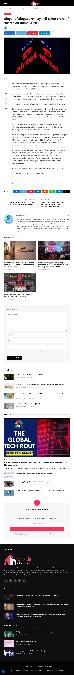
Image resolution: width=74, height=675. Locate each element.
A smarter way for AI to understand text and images (34, 473)
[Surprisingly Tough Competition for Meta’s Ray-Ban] (9, 484)
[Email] (6, 108)
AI (4, 459)
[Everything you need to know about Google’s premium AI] (9, 653)
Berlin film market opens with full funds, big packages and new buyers (19, 295)
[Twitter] (6, 89)
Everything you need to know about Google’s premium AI (35, 651)
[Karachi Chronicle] (37, 3)
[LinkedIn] (6, 94)
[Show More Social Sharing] (52, 33)
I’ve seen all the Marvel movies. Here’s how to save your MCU (37, 595)
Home (15, 9)
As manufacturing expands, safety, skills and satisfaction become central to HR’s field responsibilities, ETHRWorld (53, 265)
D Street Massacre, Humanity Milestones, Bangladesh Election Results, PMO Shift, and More (36, 463)
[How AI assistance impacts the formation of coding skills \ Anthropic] (9, 493)
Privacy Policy (48, 534)
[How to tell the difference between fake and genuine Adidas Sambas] (9, 386)
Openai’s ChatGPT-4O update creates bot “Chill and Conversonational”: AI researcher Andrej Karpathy (53, 204)
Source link (15, 183)
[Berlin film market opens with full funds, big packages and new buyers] (20, 282)
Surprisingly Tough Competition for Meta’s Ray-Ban (33, 482)
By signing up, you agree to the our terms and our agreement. (38, 534)
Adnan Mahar (14, 27)
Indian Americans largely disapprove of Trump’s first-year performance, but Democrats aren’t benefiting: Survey (42, 615)
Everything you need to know (26, 641)
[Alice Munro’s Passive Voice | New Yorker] (9, 406)
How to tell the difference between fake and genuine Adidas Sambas (40, 384)
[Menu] (5, 3)
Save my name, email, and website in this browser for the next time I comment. (33, 352)
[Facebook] (6, 84)
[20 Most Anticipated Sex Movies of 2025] (9, 377)
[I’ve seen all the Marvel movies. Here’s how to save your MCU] (9, 597)
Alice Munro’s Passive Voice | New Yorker (30, 404)
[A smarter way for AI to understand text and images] (9, 475)
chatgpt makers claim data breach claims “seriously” (34, 632)
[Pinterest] (6, 98)
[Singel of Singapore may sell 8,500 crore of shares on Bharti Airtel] (37, 56)
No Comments (35, 27)
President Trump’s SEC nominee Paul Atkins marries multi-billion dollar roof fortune (42, 395)
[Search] (69, 3)
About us (18, 670)
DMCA (40, 670)
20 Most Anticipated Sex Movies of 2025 (29, 375)
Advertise (25, 670)
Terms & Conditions (60, 670)
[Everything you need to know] (9, 643)
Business (7, 14)
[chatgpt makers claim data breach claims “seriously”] (9, 634)
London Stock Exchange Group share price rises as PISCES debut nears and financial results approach (19, 265)
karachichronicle (47, 666)
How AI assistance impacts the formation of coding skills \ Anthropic (40, 491)
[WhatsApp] (6, 103)
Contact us (34, 670)
